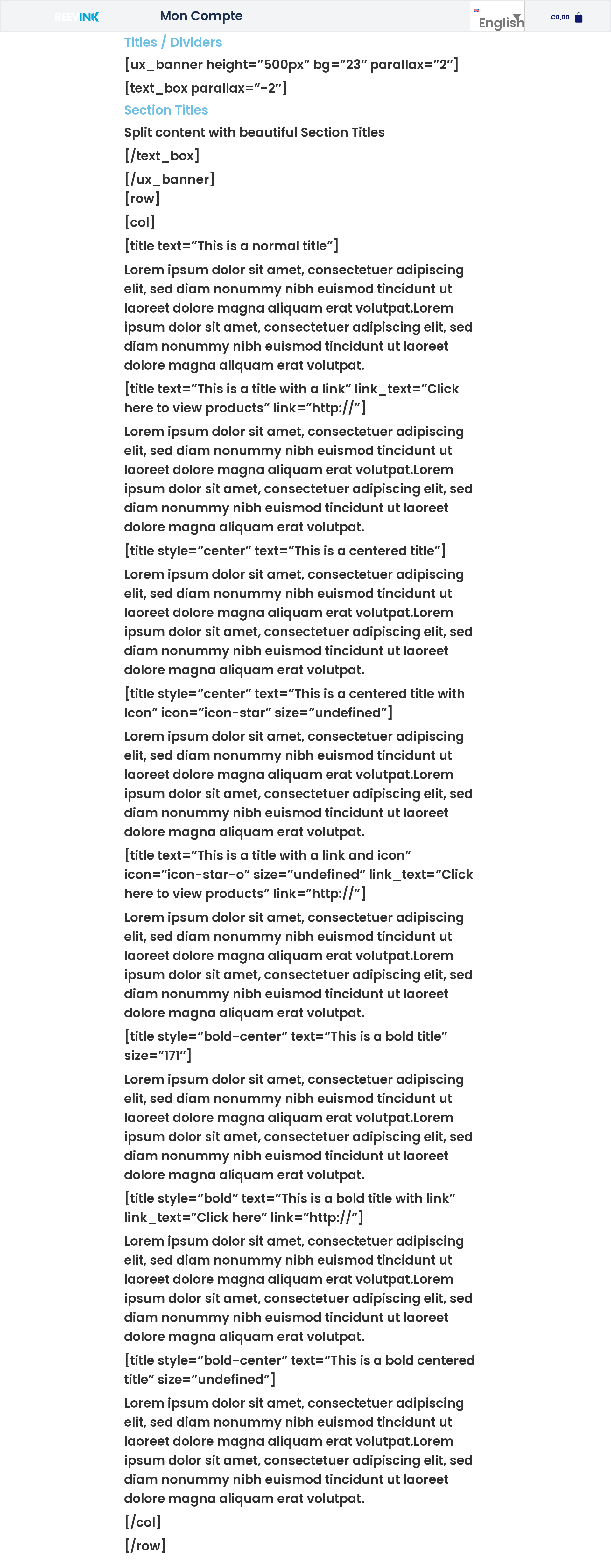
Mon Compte (201, 16)
